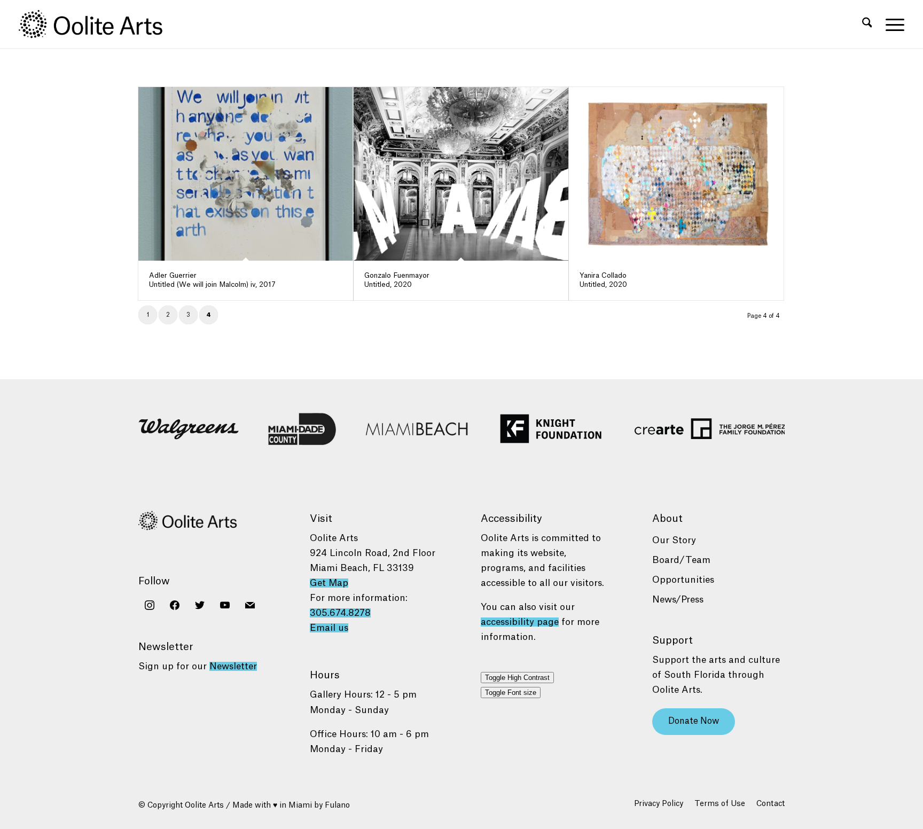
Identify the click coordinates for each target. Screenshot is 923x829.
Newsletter (233, 666)
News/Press (677, 599)
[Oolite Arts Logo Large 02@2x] (97, 24)
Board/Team (681, 560)
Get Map (329, 583)
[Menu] (891, 24)
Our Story (674, 540)
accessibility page (520, 622)
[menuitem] (867, 24)
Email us (329, 627)
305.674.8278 (340, 612)
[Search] (867, 24)
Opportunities (683, 579)
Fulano (337, 805)
